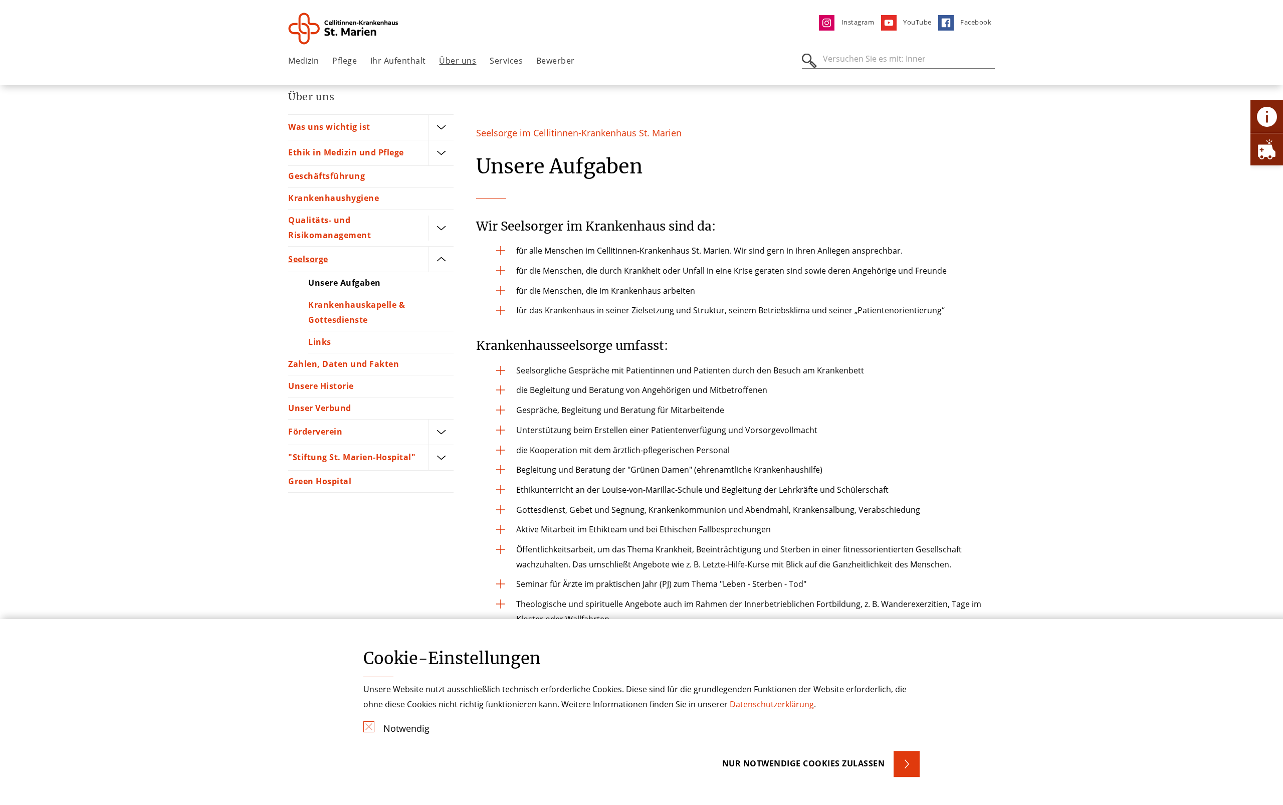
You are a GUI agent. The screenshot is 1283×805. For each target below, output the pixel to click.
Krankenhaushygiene (333, 198)
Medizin (303, 60)
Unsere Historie (321, 385)
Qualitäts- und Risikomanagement (329, 228)
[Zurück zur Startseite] (344, 28)
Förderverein (315, 431)
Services (506, 60)
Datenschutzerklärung (772, 704)
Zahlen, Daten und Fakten (343, 363)
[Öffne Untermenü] (441, 127)
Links (319, 341)
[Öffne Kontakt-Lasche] (1266, 116)
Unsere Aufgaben (344, 282)
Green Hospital (319, 481)
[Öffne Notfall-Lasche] (1266, 149)
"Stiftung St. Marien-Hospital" (351, 457)
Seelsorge (308, 259)
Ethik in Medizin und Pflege (346, 152)
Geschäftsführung (326, 175)
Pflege (344, 60)
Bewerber (555, 60)
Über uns (457, 60)
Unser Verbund (319, 408)
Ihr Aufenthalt (398, 60)
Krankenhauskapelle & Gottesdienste (356, 312)
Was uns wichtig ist (329, 126)
